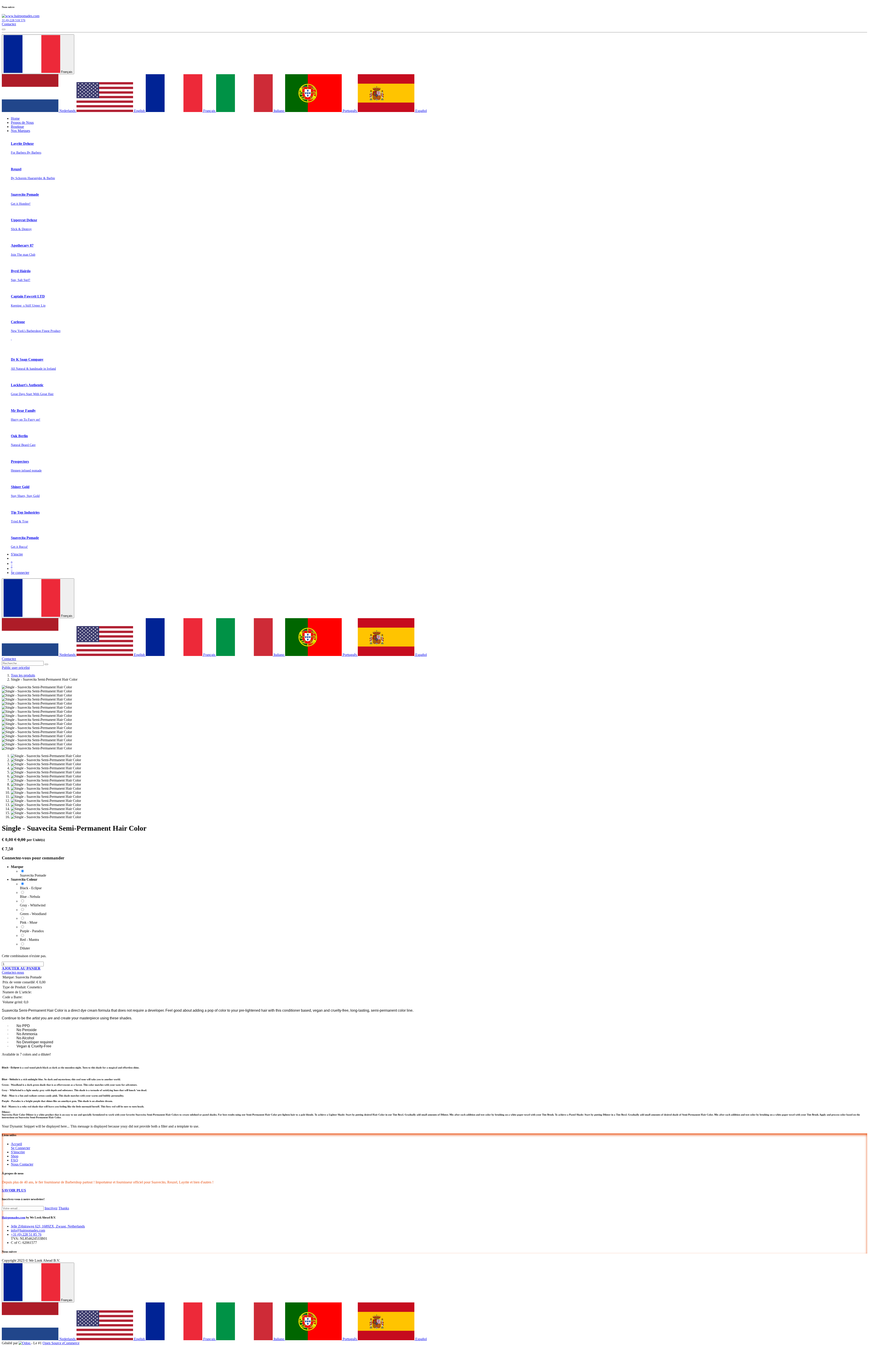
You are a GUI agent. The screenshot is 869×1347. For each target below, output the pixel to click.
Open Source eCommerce (61, 1343)
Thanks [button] (63, 1208)
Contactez (9, 24)
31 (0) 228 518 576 (13, 20)
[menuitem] (15, 118)
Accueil (16, 1144)
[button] (21, 968)
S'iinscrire (18, 1152)
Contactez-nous (13, 972)
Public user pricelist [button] (16, 668)
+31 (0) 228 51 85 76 (26, 1234)
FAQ (14, 1160)
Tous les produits (23, 675)
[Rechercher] (46, 664)
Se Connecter (20, 1148)
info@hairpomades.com (28, 1230)
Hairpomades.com (13, 1217)
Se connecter (20, 573)
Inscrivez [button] (51, 1208)
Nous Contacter (22, 1164)
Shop (14, 1156)
